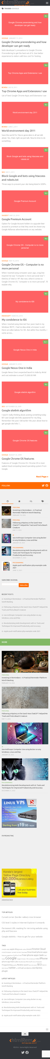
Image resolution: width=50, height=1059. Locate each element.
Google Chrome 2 (21, 959)
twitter (12, 968)
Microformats (22, 961)
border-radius (22, 949)
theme (6, 968)
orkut (34, 961)
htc (28, 959)
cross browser (6, 952)
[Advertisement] (16, 852)
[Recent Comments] (31, 501)
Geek (41, 955)
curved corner (16, 952)
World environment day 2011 (18, 130)
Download (24, 952)
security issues (33, 965)
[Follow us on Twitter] (43, 485)
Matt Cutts (14, 962)
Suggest (5, 215)
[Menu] (47, 3)
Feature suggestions (7, 955)
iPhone (43, 958)
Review (4, 87)
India (37, 959)
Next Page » (42, 476)
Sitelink (44, 965)
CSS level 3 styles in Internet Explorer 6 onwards (23, 923)
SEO (3, 172)
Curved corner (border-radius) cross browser (21, 917)
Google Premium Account (16, 219)
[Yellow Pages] (19, 897)
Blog (17, 949)
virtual (21, 968)
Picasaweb (39, 961)
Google (5, 38)
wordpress (28, 968)
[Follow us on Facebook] (46, 485)
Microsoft (6, 316)
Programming (18, 547)
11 (46, 342)
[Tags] (42, 501)
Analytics (4, 949)
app (8, 949)
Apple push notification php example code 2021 (22, 631)
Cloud (42, 949)
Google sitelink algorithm (16, 410)
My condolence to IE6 (14, 319)
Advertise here (7, 900)
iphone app (6, 962)
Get (45, 955)
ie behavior (32, 959)
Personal (16, 507)
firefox (15, 955)
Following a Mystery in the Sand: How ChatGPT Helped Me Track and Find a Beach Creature (30, 525)
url (17, 968)
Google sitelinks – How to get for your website (22, 936)
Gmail (3, 959)
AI (13, 535)
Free (20, 955)
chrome (35, 949)
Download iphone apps (37, 952)
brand (29, 949)
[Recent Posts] (7, 501)
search (26, 965)
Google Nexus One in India (17, 367)
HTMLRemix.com (18, 3)
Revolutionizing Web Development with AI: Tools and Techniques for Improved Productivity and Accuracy (30, 552)
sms (3, 968)
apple (12, 949)
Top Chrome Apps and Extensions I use (24, 91)
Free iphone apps (30, 955)
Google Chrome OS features (18, 458)
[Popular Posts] (19, 501)
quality (15, 965)
